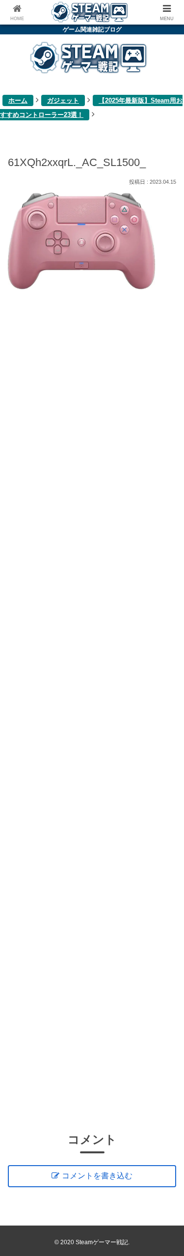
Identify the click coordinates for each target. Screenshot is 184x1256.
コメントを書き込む (97, 1176)
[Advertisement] (92, 709)
